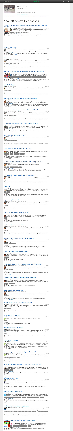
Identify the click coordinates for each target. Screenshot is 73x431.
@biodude (9, 239)
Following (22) (43, 16)
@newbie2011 (11, 341)
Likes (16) (33, 16)
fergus (5, 379)
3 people (11, 64)
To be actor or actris (10, 58)
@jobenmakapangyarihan (18, 188)
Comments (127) (23, 16)
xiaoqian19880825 (7, 99)
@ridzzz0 (8, 136)
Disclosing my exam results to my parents (16, 406)
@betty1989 (10, 125)
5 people (12, 398)
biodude (5, 239)
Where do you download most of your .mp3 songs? (19, 238)
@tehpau (8, 86)
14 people (19, 33)
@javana (10, 59)
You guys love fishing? (10, 47)
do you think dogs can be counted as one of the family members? (23, 162)
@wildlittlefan (17, 73)
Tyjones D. (6, 304)
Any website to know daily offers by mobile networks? (20, 277)
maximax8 (6, 111)
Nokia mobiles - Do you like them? (14, 290)
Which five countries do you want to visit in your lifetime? (21, 110)
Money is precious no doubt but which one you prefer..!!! (20, 420)
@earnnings (17, 421)
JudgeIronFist (7, 407)
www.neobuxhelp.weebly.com (22, 14)
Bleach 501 (7, 186)
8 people (12, 371)
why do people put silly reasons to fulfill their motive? (19, 175)
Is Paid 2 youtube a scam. (11, 378)
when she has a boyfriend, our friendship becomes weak (20, 98)
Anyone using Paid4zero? (11, 200)
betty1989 (6, 125)
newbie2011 (6, 341)
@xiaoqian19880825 (15, 99)
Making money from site (11, 340)
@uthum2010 (11, 316)
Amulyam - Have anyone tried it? (13, 225)
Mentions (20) (29, 16)
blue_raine (6, 353)
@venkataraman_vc (13, 201)
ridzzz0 (5, 136)
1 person (16, 54)
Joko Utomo (6, 59)
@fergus (8, 379)
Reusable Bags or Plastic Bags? (13, 391)
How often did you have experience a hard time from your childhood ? (24, 71)
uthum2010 (6, 316)
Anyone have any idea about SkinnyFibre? (16, 251)
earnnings (12, 421)
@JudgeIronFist (13, 407)
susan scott (6, 48)
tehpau (5, 86)
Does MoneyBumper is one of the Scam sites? (18, 303)
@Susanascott (11, 48)
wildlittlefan (12, 73)
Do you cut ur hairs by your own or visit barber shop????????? (22, 364)
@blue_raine (10, 353)
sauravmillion (6, 366)
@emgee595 (10, 393)
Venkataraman (7, 201)
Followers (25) (38, 16)
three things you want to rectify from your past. (18, 148)
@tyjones (10, 304)
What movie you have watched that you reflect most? (20, 352)
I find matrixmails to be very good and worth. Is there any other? (23, 264)
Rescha (5, 329)
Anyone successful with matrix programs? (16, 212)
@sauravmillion (12, 366)
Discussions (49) (11, 16)
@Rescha (9, 329)
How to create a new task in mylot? (14, 135)
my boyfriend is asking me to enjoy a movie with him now (21, 123)
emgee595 (6, 393)
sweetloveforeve (13, 28)
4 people (12, 52)
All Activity (5, 16)
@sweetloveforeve (21, 28)
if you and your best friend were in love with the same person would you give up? (25, 26)
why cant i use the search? (12, 315)
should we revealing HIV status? (13, 328)
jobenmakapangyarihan (9, 188)
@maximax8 (10, 111)
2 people (12, 103)
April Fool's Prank (9, 85)
